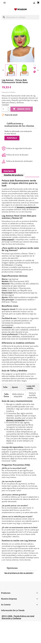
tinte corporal (8, 239)
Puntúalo (12, 138)
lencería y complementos (28, 207)
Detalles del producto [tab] (13, 175)
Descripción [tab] (9, 171)
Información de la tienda (12, 610)
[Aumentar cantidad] (8, 108)
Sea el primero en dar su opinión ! (18, 573)
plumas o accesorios (15, 420)
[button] (5, 2)
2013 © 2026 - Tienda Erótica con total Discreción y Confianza (18, 617)
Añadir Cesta (21, 109)
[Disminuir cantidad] (8, 110)
